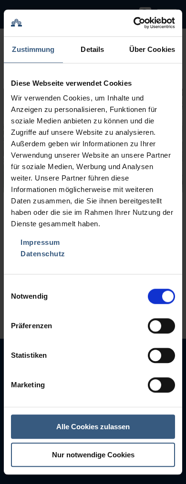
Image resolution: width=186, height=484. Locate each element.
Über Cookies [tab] (152, 49)
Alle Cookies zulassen (93, 427)
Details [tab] (92, 49)
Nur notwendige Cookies (93, 455)
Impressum (40, 242)
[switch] (161, 325)
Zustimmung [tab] (33, 49)
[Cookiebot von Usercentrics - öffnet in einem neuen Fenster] (134, 23)
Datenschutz (43, 254)
